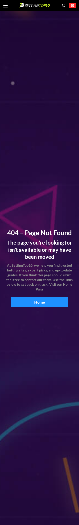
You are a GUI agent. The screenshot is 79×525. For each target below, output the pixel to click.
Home (39, 302)
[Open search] (64, 5)
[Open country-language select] (72, 5)
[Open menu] (5, 5)
